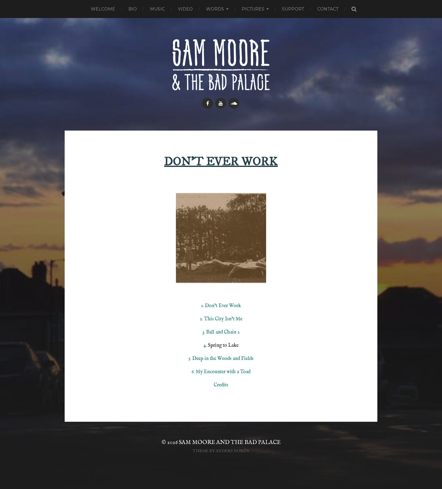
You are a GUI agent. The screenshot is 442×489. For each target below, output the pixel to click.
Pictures (253, 9)
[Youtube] (220, 103)
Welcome (103, 9)
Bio (132, 9)
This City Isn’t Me (223, 319)
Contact (327, 9)
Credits (221, 385)
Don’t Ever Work (223, 306)
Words (215, 9)
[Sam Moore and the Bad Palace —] (221, 64)
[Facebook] (207, 103)
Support (293, 9)
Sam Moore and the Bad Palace (230, 442)
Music (157, 9)
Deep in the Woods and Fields (222, 359)
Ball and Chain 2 (223, 332)
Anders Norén (232, 451)
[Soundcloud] (234, 103)
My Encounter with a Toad (223, 372)
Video (185, 9)
